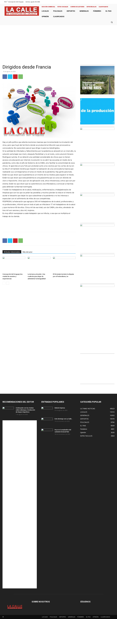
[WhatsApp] (20, 76)
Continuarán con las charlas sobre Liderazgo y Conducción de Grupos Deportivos (25, 410)
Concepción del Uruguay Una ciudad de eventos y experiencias (12, 276)
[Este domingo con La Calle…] (47, 422)
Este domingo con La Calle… (64, 419)
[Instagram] (107, 1)
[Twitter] (110, 1)
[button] (112, 22)
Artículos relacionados (12, 252)
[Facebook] (104, 1)
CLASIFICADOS (105, 617)
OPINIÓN (95, 617)
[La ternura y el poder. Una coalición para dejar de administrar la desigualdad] (39, 264)
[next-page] (7, 283)
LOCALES (45, 617)
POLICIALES (53, 617)
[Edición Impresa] (47, 411)
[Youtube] (113, 1)
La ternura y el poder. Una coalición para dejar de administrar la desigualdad (37, 276)
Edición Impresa (60, 408)
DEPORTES (62, 617)
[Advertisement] (58, 42)
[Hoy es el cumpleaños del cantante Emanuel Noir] (47, 433)
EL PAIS (88, 617)
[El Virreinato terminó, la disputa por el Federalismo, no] (64, 264)
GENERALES (71, 617)
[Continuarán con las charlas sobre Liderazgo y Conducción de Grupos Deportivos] (8, 411)
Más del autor (27, 252)
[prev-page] (4, 283)
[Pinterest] (15, 76)
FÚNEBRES (80, 617)
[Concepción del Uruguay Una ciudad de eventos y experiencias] (14, 264)
